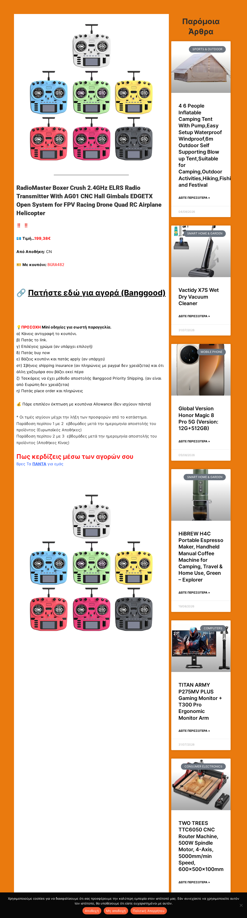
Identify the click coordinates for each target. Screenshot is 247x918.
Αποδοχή (92, 911)
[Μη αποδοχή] (241, 905)
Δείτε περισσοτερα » (194, 197)
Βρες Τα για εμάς (39, 463)
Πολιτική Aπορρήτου (149, 911)
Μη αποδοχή (116, 911)
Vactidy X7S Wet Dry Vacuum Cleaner (198, 296)
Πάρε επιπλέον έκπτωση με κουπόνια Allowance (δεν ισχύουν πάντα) (86, 404)
